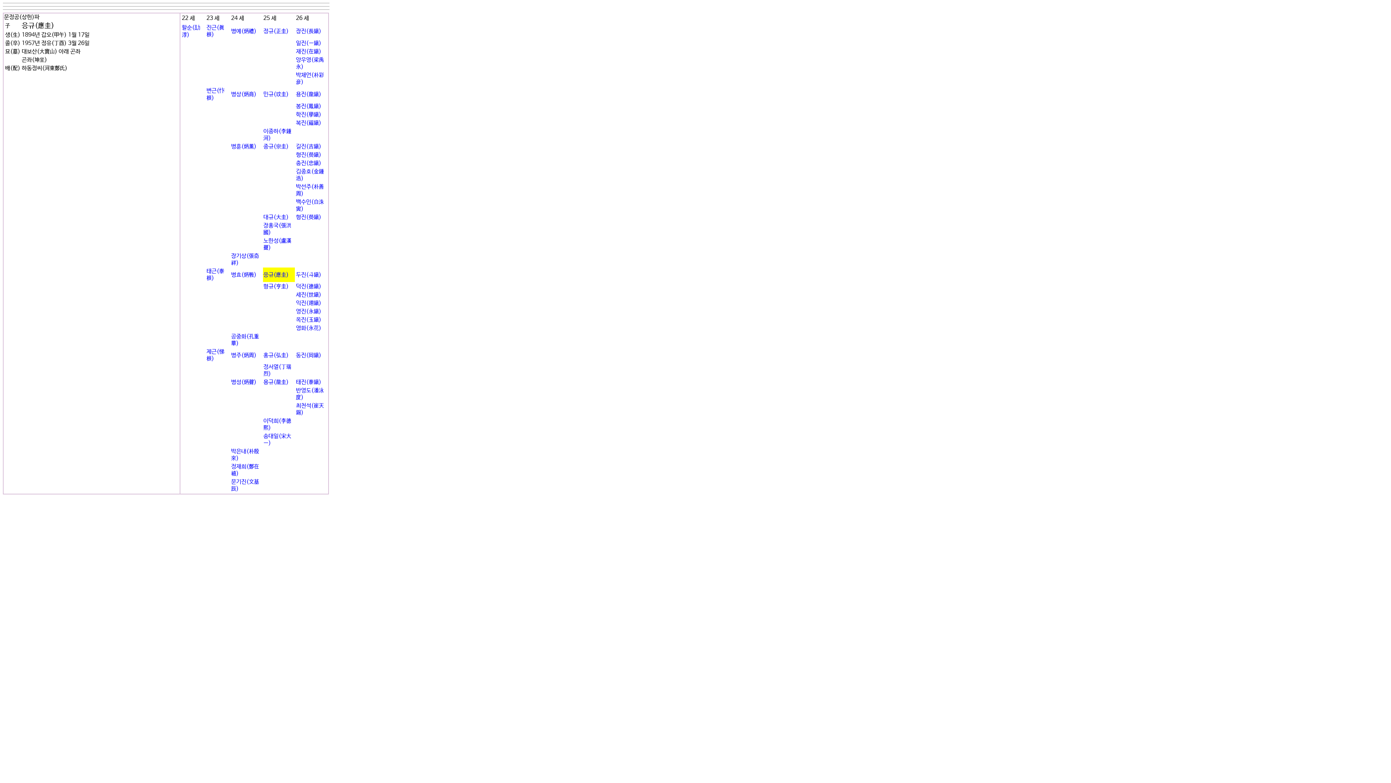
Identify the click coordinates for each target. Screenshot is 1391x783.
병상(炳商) (243, 94)
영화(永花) (308, 328)
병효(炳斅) (243, 275)
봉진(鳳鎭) (308, 106)
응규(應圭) (276, 275)
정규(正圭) (276, 31)
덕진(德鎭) (308, 286)
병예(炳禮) (243, 31)
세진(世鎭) (308, 294)
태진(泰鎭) (308, 382)
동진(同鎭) (308, 355)
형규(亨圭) (276, 286)
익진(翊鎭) (308, 303)
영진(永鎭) (308, 311)
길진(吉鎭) (308, 146)
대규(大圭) (276, 217)
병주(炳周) (243, 355)
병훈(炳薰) (243, 146)
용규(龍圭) (276, 382)
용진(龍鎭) (308, 94)
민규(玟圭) (276, 94)
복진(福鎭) (308, 123)
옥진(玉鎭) (308, 319)
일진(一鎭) (308, 43)
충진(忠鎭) (308, 163)
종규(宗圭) (276, 146)
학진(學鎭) (308, 114)
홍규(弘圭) (276, 355)
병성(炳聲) (243, 382)
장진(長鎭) (308, 31)
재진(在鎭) (308, 51)
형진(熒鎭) (308, 155)
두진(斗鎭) (308, 275)
